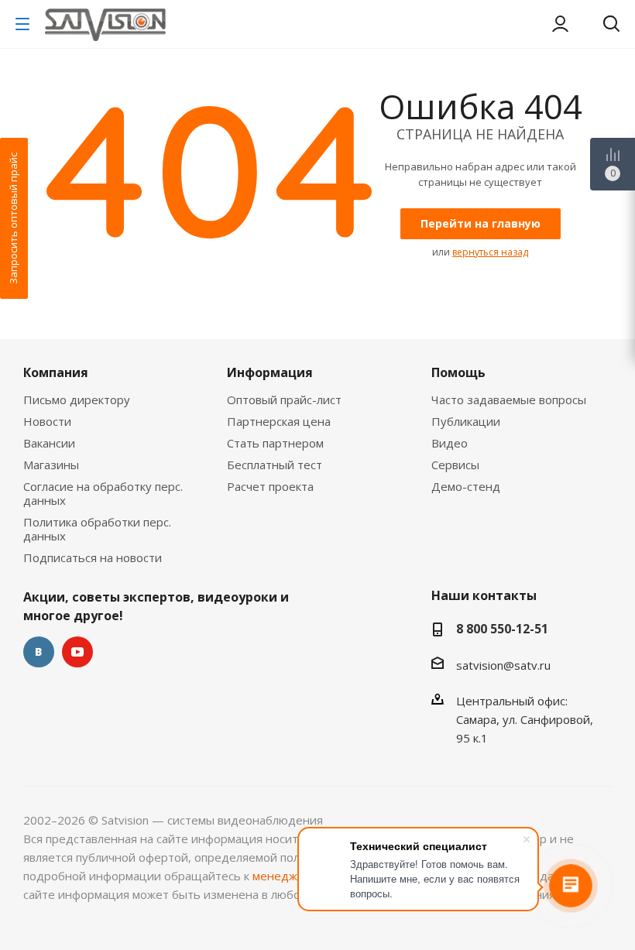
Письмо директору (76, 399)
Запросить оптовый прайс (13, 218)
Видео (449, 443)
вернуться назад (490, 252)
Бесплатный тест (274, 464)
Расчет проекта (270, 486)
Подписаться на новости (92, 557)
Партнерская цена (279, 421)
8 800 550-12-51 (502, 628)
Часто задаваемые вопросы (508, 399)
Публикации (465, 421)
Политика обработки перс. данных (97, 529)
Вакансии (49, 443)
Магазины (51, 464)
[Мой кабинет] (560, 24)
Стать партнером (275, 443)
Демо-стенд (465, 486)
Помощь (458, 372)
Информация (270, 372)
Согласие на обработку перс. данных (103, 493)
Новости (47, 421)
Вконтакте (38, 651)
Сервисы (455, 464)
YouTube (77, 651)
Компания (55, 372)
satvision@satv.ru (503, 665)
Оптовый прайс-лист (284, 399)
